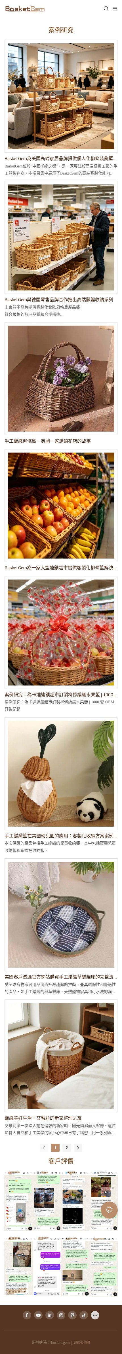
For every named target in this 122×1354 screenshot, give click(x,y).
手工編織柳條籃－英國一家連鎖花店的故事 (48, 441)
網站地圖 (81, 1342)
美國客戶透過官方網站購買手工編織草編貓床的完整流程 (59, 976)
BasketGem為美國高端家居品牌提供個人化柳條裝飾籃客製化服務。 (59, 158)
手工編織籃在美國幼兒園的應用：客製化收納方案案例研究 (59, 835)
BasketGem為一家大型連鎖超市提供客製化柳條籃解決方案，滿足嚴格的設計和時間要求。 (59, 567)
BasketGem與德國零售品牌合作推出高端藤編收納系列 (59, 299)
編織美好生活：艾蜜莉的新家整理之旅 (43, 1118)
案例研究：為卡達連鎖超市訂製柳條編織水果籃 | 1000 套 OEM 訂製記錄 (59, 694)
